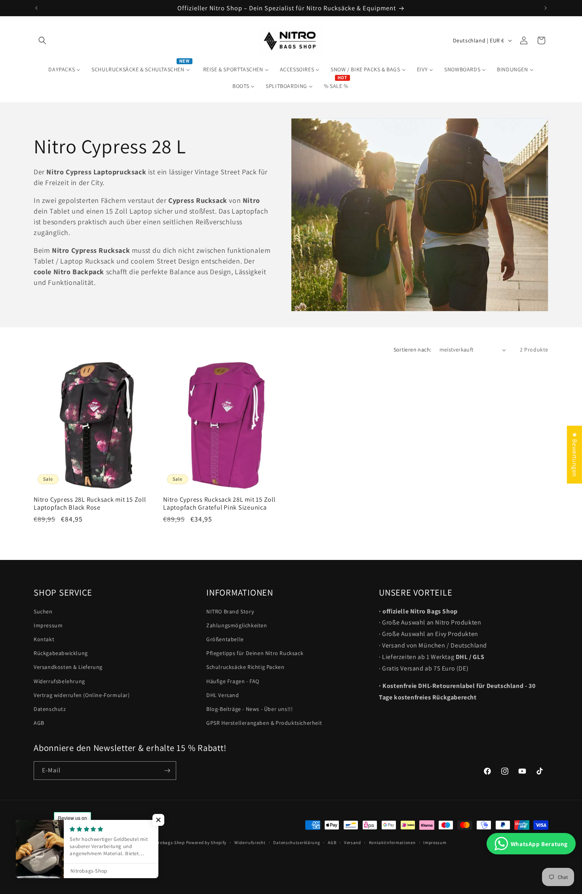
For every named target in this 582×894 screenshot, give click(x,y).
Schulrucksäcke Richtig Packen (245, 667)
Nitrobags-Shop (168, 842)
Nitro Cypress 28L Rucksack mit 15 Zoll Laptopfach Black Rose (90, 503)
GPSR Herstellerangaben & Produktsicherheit (264, 723)
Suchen (43, 611)
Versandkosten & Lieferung (68, 667)
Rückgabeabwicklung (61, 653)
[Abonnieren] (167, 770)
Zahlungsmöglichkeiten (236, 625)
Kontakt (44, 639)
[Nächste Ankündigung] (545, 7)
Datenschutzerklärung (296, 842)
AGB (39, 723)
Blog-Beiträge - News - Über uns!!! (249, 709)
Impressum (48, 625)
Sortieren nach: (413, 349)
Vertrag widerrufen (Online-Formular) (82, 695)
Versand (352, 842)
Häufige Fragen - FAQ (232, 681)
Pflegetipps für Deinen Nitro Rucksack (254, 653)
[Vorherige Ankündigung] (36, 7)
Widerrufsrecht (250, 842)
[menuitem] (64, 69)
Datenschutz (50, 709)
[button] (42, 40)
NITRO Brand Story (230, 611)
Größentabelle (225, 639)
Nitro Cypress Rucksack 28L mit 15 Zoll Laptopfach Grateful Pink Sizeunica (219, 503)
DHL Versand (222, 695)
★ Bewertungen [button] (575, 454)
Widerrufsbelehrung (59, 681)
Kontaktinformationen (392, 842)
